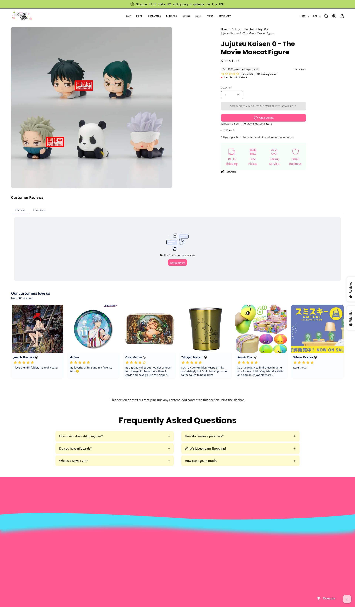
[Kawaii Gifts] (22, 16)
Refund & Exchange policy (114, 553)
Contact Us (172, 547)
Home (224, 29)
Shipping (170, 553)
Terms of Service (107, 565)
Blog (167, 565)
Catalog (101, 559)
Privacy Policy (105, 572)
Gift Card (170, 559)
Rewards (102, 547)
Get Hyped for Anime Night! (249, 29)
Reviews (169, 572)
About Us (102, 541)
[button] (139, 15)
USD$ (302, 16)
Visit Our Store (174, 541)
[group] (177, 4)
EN (315, 16)
